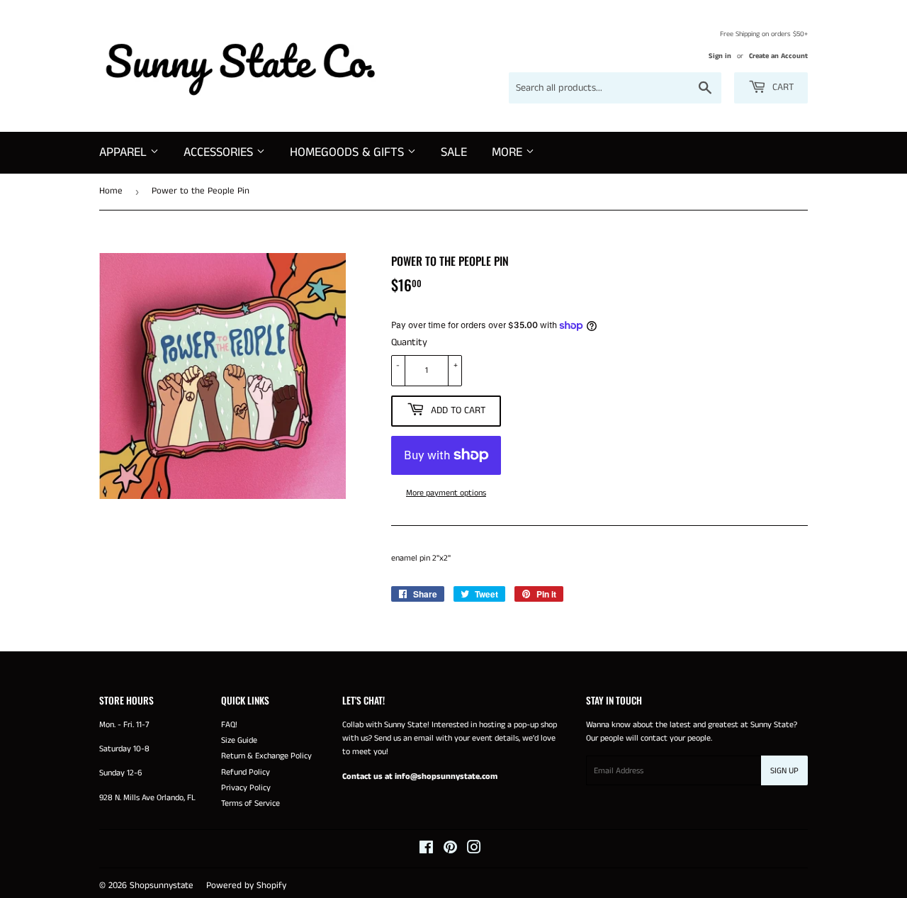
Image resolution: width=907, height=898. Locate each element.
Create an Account (778, 56)
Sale (454, 152)
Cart (782, 87)
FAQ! (229, 725)
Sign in (720, 56)
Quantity (409, 342)
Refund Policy (245, 772)
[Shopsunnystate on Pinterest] (450, 850)
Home (111, 191)
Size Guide (239, 740)
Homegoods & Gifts (348, 152)
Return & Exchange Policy (266, 756)
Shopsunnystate (161, 885)
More (509, 152)
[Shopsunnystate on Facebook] (426, 850)
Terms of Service (250, 803)
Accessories (220, 152)
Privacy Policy (246, 788)
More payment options (446, 493)
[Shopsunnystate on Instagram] (474, 850)
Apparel (124, 152)
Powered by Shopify (246, 885)
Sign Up (784, 771)
